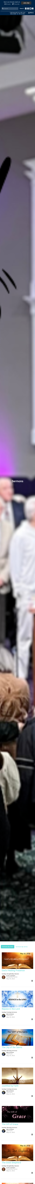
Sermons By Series (22, 947)
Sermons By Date (7, 947)
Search (22, 8)
